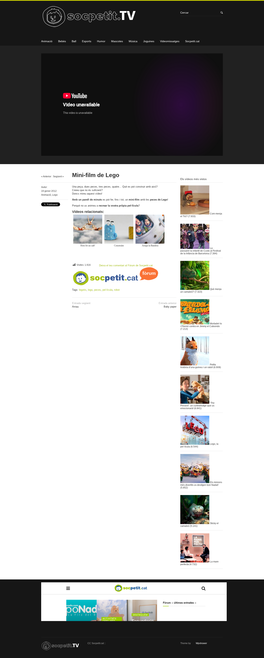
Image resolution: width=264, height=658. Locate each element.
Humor (101, 41)
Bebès (62, 41)
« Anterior (46, 176)
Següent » (58, 176)
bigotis (82, 289)
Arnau (81, 305)
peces (97, 289)
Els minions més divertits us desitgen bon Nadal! (201, 483)
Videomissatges (169, 41)
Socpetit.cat (192, 41)
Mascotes (117, 41)
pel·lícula (107, 289)
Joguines (148, 41)
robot (117, 289)
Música (133, 41)
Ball (74, 41)
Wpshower (201, 643)
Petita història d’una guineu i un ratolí (198, 366)
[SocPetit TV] (108, 18)
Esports (86, 41)
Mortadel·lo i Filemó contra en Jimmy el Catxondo (201, 325)
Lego (55, 195)
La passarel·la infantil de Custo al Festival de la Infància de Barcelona (200, 251)
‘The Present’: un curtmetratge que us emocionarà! (197, 406)
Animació (46, 41)
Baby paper (167, 305)
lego (90, 289)
